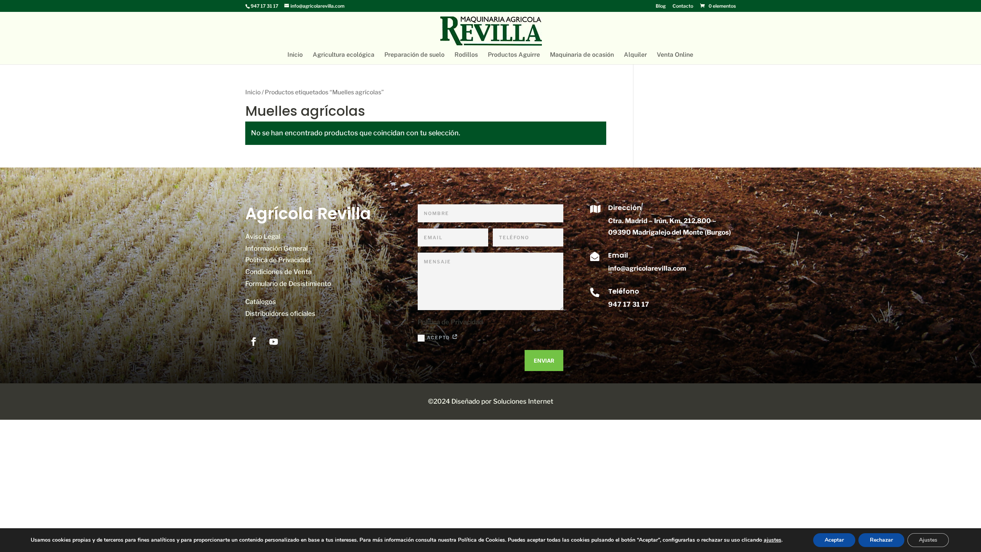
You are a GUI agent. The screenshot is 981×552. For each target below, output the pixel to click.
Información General (276, 248)
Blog (661, 6)
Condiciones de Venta (278, 272)
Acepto (439, 337)
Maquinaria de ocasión (582, 55)
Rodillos (466, 55)
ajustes (772, 540)
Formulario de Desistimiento (288, 284)
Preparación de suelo (414, 55)
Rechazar (881, 540)
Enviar (544, 360)
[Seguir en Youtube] (273, 341)
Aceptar (834, 540)
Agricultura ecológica (343, 55)
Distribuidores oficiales (280, 313)
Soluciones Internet (523, 401)
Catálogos (260, 302)
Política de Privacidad (277, 260)
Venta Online (675, 55)
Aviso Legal (262, 236)
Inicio (295, 55)
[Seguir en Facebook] (253, 341)
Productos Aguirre (514, 55)
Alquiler (635, 55)
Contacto (683, 6)
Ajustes (928, 540)
